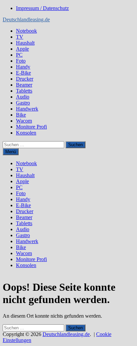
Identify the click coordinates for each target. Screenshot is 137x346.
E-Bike (23, 73)
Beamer (24, 85)
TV (19, 37)
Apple (22, 49)
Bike (21, 115)
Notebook (26, 31)
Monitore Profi (31, 127)
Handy (23, 67)
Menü (10, 151)
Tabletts (24, 91)
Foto (21, 61)
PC (19, 55)
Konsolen (26, 133)
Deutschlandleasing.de (26, 19)
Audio (22, 97)
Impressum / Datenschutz (42, 8)
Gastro (23, 103)
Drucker (24, 79)
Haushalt (25, 43)
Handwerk (27, 109)
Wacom (24, 121)
